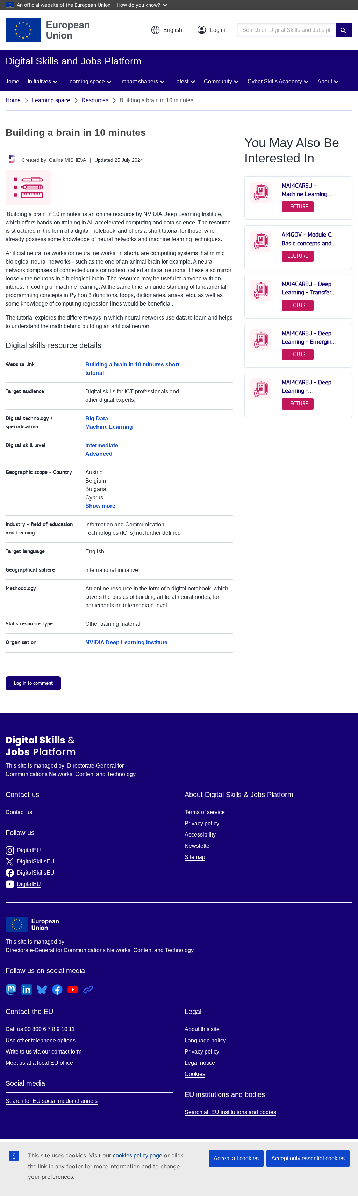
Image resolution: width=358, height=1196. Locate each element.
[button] (166, 30)
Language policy (205, 1040)
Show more (100, 506)
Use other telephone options (41, 1040)
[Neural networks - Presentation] (260, 250)
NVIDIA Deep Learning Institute (126, 642)
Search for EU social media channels (52, 1101)
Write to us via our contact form (43, 1052)
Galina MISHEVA (67, 160)
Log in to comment (33, 683)
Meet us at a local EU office (39, 1063)
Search (344, 30)
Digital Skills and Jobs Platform (41, 745)
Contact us (19, 812)
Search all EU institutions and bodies (230, 1112)
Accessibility (200, 835)
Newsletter (198, 846)
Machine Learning (109, 427)
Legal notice (200, 1063)
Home (11, 81)
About (324, 81)
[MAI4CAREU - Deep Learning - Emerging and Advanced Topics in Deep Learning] (260, 348)
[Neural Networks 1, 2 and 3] (260, 201)
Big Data (96, 418)
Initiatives (39, 81)
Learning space (85, 81)
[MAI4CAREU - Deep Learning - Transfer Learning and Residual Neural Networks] (260, 299)
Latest (180, 81)
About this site (202, 1029)
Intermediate (101, 445)
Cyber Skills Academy (275, 81)
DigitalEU (29, 850)
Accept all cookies (236, 1158)
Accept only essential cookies (308, 1158)
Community (218, 81)
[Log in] (211, 30)
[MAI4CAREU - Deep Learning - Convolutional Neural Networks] (260, 397)
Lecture (297, 206)
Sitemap (195, 857)
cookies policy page (137, 1156)
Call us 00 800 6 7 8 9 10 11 (40, 1029)
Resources (94, 100)
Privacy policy (202, 823)
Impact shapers (139, 81)
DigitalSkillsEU (36, 862)
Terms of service (205, 812)
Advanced (99, 454)
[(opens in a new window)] (48, 30)
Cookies (195, 1074)
